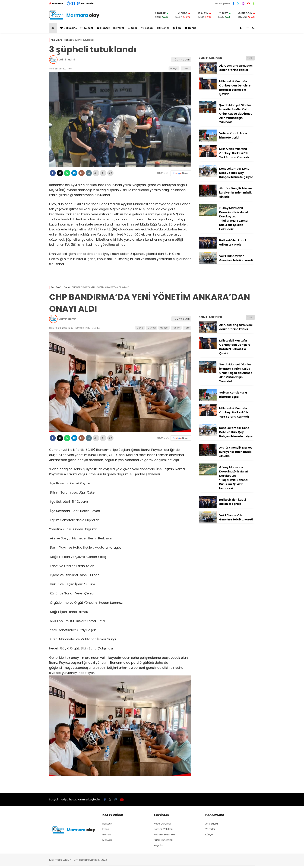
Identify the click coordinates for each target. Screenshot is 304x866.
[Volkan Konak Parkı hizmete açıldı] (208, 140)
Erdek (105, 829)
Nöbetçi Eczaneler (165, 834)
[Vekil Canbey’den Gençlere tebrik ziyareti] (208, 263)
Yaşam (149, 28)
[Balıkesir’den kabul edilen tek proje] (208, 247)
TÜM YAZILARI (181, 59)
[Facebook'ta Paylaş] (53, 173)
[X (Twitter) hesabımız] (238, 3)
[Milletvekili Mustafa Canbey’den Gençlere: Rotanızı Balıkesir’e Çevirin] (208, 88)
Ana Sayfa (211, 823)
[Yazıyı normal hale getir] (110, 173)
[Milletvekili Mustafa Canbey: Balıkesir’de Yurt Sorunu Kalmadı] (208, 156)
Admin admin (67, 59)
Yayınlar (158, 845)
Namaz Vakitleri (163, 829)
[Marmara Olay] (74, 18)
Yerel (120, 28)
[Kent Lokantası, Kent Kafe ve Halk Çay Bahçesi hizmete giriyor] (208, 176)
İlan (178, 28)
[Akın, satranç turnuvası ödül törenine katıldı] (208, 73)
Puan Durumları (163, 840)
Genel (165, 28)
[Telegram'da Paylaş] (74, 173)
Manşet (105, 28)
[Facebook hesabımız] (233, 3)
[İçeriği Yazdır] (89, 173)
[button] (53, 28)
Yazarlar (210, 829)
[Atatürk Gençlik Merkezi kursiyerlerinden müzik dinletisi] (208, 195)
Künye (192, 28)
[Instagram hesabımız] (243, 3)
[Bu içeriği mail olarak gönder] (81, 173)
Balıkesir (69, 28)
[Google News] (180, 173)
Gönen (106, 834)
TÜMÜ (250, 58)
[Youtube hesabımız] (248, 3)
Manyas (107, 840)
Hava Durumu (162, 823)
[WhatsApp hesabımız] (254, 3)
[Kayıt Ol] (241, 28)
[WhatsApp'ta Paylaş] (67, 173)
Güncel (88, 28)
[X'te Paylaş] (60, 173)
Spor (134, 28)
